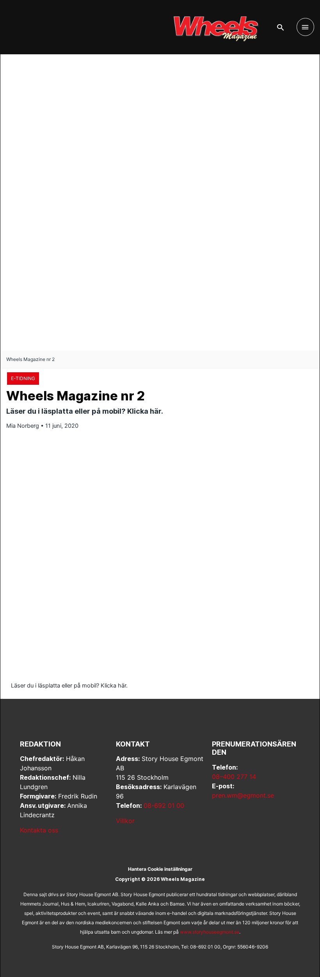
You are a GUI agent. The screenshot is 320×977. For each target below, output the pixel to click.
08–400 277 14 (234, 777)
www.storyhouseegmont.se (209, 932)
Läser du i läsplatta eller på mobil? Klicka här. (69, 685)
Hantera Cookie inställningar (160, 869)
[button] (280, 27)
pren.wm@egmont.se (243, 795)
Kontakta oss (39, 830)
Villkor (125, 821)
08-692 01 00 (164, 805)
